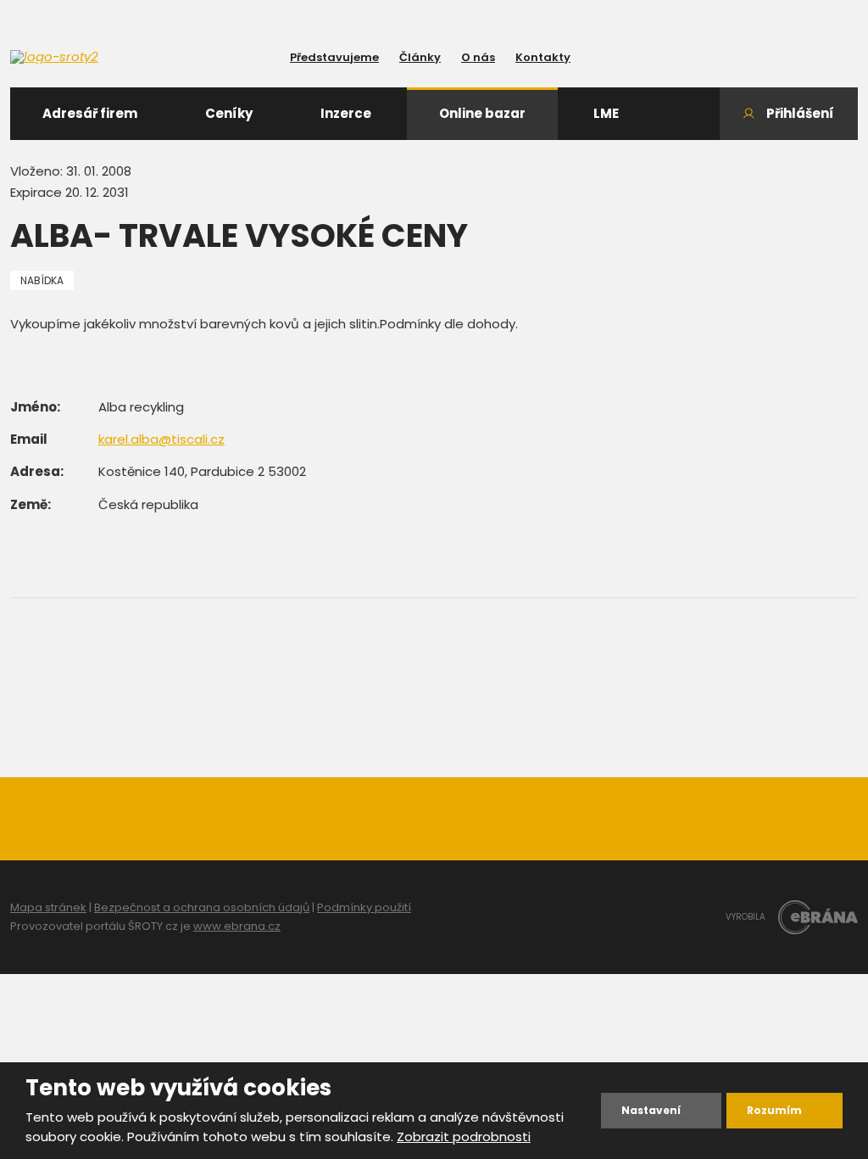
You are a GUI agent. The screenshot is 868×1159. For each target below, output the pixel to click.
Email (28, 439)
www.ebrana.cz (237, 926)
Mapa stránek (48, 907)
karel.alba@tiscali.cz (161, 439)
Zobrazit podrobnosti (464, 1136)
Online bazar (482, 113)
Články (420, 57)
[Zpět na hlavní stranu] (86, 57)
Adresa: (37, 471)
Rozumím (774, 1110)
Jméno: (35, 407)
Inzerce (345, 113)
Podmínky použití (364, 907)
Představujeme (334, 57)
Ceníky (229, 113)
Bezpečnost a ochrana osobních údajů (201, 907)
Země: (30, 504)
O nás (478, 57)
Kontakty (542, 57)
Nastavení (651, 1110)
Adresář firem (89, 113)
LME (606, 113)
